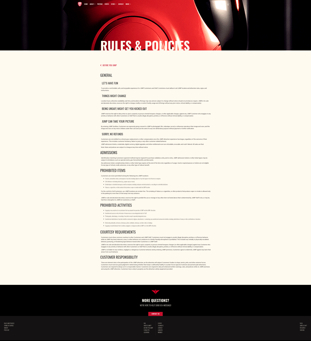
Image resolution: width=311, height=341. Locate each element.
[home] (80, 5)
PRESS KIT (6, 331)
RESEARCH (302, 328)
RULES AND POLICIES (9, 324)
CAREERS (160, 331)
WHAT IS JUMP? (147, 326)
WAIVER (6, 328)
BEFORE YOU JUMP (148, 328)
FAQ (145, 324)
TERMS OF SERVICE (9, 326)
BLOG (301, 324)
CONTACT (160, 328)
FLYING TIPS (147, 331)
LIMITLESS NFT (303, 326)
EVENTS (160, 324)
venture (302, 331)
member (160, 333)
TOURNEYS (160, 326)
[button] (92, 4)
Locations (146, 333)
